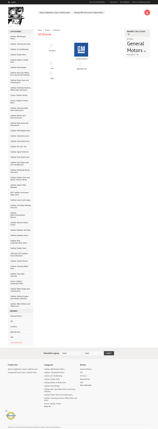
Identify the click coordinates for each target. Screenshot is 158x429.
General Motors (16, 316)
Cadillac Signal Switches (19, 152)
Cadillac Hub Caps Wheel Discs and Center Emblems (20, 74)
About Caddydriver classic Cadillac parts (55, 12)
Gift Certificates (125, 2)
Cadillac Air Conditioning (19, 49)
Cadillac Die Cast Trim (18, 146)
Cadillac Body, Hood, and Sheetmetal (19, 124)
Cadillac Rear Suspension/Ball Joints (18, 242)
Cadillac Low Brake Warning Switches (20, 206)
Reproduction (15, 332)
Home (40, 30)
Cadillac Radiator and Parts (20, 230)
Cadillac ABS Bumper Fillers (18, 37)
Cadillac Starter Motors (19, 261)
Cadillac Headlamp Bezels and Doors (20, 171)
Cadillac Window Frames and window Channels (19, 297)
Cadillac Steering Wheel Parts (19, 267)
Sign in (134, 2)
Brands (47, 30)
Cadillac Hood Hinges (18, 67)
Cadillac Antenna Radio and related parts (19, 109)
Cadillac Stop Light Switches (17, 275)
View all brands (16, 342)
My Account (113, 2)
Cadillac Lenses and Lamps (20, 200)
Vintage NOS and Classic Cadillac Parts (88, 12)
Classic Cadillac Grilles (18, 95)
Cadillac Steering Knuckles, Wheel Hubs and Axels (20, 89)
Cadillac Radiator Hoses (19, 235)
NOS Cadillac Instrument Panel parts (19, 193)
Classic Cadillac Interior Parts (19, 101)
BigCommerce (56, 427)
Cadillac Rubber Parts (18, 248)
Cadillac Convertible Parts (20, 141)
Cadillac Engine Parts (18, 54)
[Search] (9, 2)
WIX (11, 337)
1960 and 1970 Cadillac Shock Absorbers (19, 254)
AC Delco (13, 327)
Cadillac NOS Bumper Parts (20, 130)
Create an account (144, 2)
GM (11, 321)
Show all (47, 406)
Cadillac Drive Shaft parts (20, 157)
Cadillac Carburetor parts (19, 136)
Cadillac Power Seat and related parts (19, 81)
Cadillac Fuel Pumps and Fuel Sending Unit (19, 163)
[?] (128, 34)
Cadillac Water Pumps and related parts (20, 290)
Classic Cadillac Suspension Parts (16, 282)
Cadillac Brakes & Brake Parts (19, 61)
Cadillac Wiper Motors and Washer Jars (20, 305)
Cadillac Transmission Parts (20, 44)
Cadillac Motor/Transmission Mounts (17, 215)
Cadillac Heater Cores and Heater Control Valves (20, 178)
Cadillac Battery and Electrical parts (18, 116)
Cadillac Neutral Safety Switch (19, 223)
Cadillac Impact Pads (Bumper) (18, 186)
